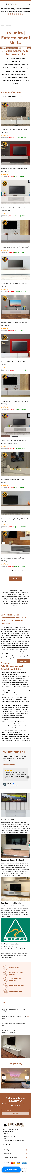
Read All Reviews (9, 764)
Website (23, 1168)
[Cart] (29, 4)
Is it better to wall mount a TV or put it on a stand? (13, 1031)
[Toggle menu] (2, 4)
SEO (23, 1170)
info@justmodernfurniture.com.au (13, 1140)
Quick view (26, 109)
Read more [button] (8, 778)
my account (24, 4)
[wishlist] (26, 4)
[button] (3, 777)
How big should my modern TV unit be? (14, 1017)
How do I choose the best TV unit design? (13, 1010)
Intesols (24, 1171)
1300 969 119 (11, 1136)
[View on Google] (4, 784)
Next (27, 1077)
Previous (4, 1077)
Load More (15, 578)
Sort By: (4, 96)
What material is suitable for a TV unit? (14, 1024)
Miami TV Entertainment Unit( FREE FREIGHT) (15, 247)
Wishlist (26, 105)
